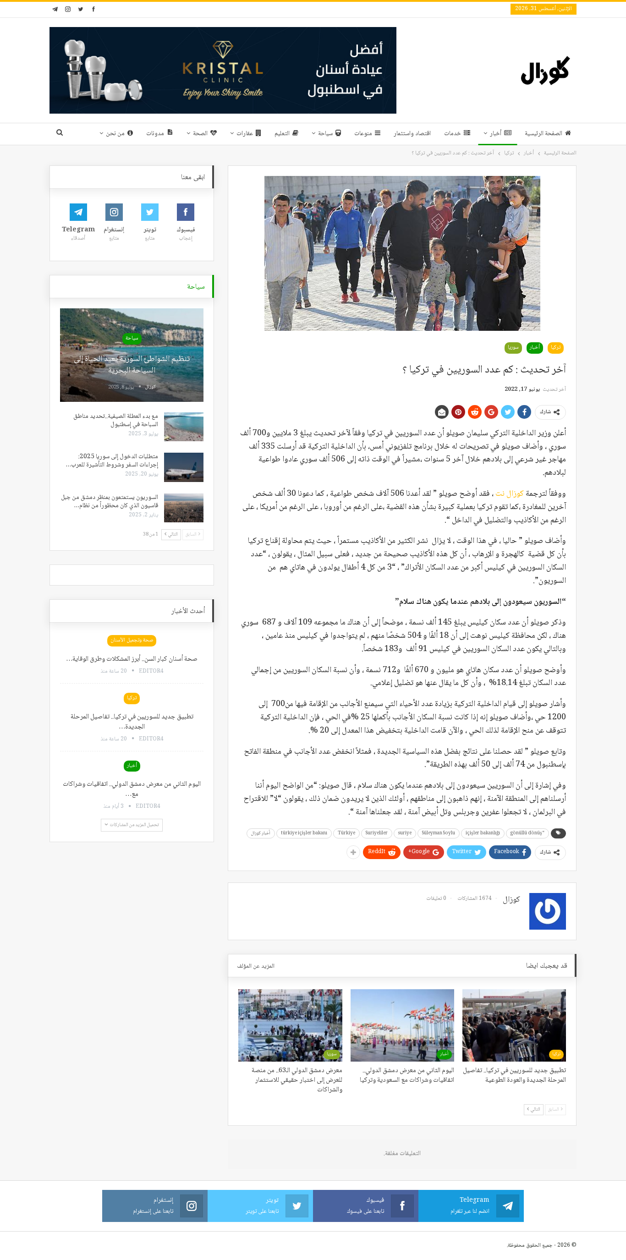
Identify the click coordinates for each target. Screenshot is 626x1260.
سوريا (513, 347)
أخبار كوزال (260, 833)
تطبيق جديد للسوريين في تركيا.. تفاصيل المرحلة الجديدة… (132, 722)
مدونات (155, 133)
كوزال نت (509, 494)
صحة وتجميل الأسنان (131, 640)
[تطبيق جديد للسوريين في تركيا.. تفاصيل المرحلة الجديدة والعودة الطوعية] (514, 1025)
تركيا (555, 347)
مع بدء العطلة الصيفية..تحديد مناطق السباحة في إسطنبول (115, 420)
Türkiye (346, 833)
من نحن (115, 133)
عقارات (244, 133)
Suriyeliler (377, 833)
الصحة (200, 133)
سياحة (325, 133)
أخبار (495, 133)
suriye (405, 833)
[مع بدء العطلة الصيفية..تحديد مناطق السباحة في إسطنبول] (183, 427)
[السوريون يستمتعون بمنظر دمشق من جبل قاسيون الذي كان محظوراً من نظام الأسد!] (183, 508)
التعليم (282, 133)
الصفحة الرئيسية (543, 133)
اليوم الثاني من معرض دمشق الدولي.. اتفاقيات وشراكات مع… (132, 789)
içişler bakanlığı (483, 833)
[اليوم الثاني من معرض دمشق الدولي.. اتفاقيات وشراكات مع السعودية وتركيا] (402, 1025)
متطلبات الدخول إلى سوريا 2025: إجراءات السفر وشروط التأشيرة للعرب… (112, 461)
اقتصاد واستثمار (412, 133)
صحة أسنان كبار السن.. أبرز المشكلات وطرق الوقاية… (132, 659)
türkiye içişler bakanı (304, 833)
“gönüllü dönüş (527, 833)
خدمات (452, 133)
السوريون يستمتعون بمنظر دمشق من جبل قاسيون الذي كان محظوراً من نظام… (109, 501)
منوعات (363, 133)
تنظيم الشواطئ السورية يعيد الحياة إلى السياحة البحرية (132, 365)
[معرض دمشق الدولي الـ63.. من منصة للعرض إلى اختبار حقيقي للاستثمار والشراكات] (290, 1025)
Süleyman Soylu (438, 833)
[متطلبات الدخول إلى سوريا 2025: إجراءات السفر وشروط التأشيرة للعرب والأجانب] (183, 467)
